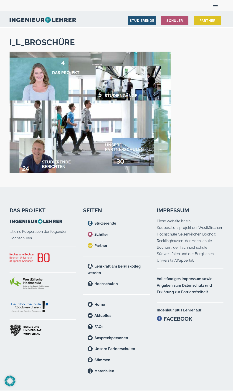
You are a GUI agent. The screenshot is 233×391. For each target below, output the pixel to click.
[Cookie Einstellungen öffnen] (10, 385)
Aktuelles (102, 315)
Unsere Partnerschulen (114, 349)
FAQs (98, 327)
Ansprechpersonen (111, 338)
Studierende (105, 223)
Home (99, 304)
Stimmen (102, 360)
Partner (100, 245)
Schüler (101, 234)
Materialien (104, 371)
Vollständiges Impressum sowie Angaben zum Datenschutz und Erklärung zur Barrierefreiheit (185, 285)
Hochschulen (106, 284)
